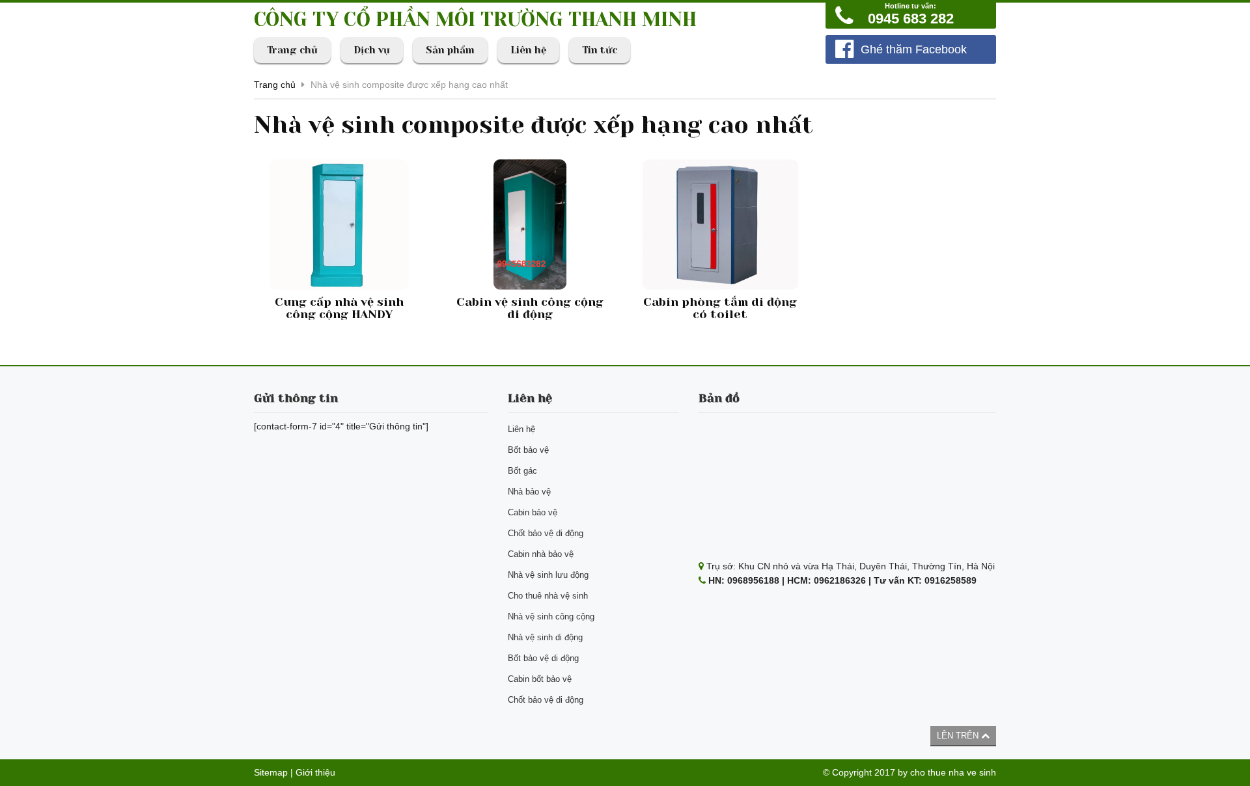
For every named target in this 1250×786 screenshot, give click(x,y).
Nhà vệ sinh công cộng (551, 616)
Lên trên (959, 735)
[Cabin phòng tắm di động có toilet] (720, 224)
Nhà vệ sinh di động (545, 637)
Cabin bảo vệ (532, 512)
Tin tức (599, 50)
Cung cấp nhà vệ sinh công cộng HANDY (339, 308)
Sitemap (271, 772)
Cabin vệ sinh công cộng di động (530, 308)
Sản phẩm (450, 50)
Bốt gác (522, 471)
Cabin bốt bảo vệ (540, 679)
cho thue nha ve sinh (953, 772)
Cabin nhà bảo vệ (541, 554)
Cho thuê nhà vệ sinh (548, 596)
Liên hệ (528, 50)
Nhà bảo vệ (529, 491)
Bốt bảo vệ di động (543, 658)
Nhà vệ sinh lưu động (548, 575)
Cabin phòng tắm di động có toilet (720, 308)
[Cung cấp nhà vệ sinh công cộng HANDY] (339, 224)
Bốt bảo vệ (528, 450)
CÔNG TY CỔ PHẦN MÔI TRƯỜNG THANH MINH (475, 19)
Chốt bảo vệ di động (545, 533)
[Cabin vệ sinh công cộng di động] (530, 224)
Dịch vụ (372, 50)
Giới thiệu (315, 772)
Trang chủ (292, 50)
